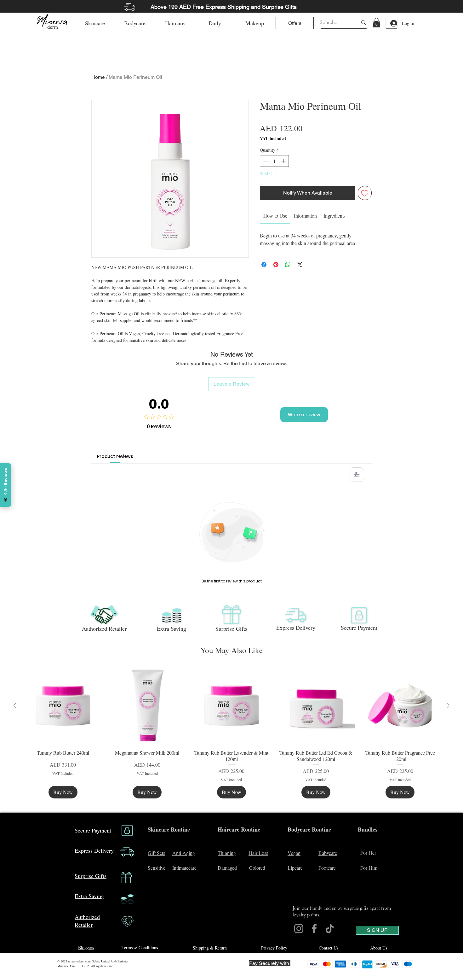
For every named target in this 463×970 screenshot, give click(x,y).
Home (98, 77)
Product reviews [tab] (115, 456)
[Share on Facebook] (264, 264)
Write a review (304, 415)
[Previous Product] (15, 705)
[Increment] (284, 161)
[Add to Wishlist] (365, 193)
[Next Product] (448, 705)
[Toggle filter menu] (357, 474)
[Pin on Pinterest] (276, 264)
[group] (231, 732)
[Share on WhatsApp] (288, 264)
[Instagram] (299, 928)
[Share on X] (300, 264)
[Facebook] (314, 928)
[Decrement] (265, 161)
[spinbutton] (274, 161)
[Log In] (391, 23)
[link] (376, 22)
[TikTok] (329, 928)
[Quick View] (63, 706)
